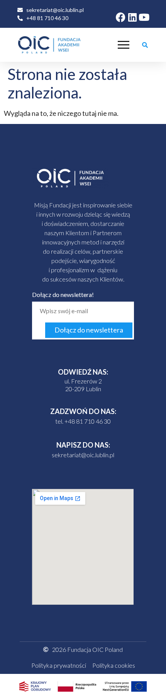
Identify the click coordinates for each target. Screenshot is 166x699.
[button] (145, 45)
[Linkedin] (132, 17)
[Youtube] (144, 17)
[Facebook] (120, 17)
